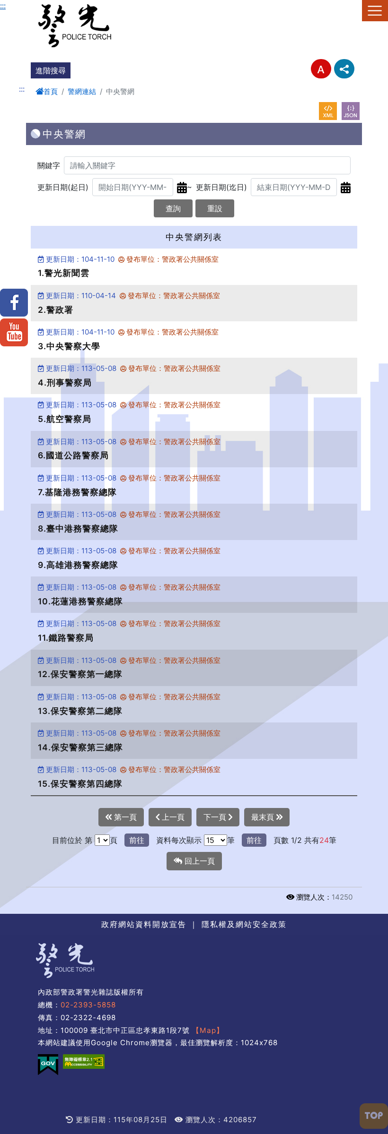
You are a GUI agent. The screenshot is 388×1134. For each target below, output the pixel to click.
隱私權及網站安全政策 (244, 924)
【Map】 (208, 1030)
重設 (214, 208)
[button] (374, 1116)
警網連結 (82, 91)
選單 (375, 10)
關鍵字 (48, 165)
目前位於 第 (72, 840)
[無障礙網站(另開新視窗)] (84, 1061)
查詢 (173, 208)
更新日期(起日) (62, 187)
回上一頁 (198, 861)
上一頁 (172, 817)
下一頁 (216, 817)
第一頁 (124, 817)
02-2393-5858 (88, 1004)
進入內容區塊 (22, 5)
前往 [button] (136, 840)
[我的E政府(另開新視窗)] (48, 1064)
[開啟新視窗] (328, 111)
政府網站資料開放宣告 (143, 924)
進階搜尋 (50, 70)
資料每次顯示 (179, 840)
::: (3, 5)
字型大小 (321, 68)
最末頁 (263, 817)
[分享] (344, 68)
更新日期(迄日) (221, 187)
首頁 (51, 91)
